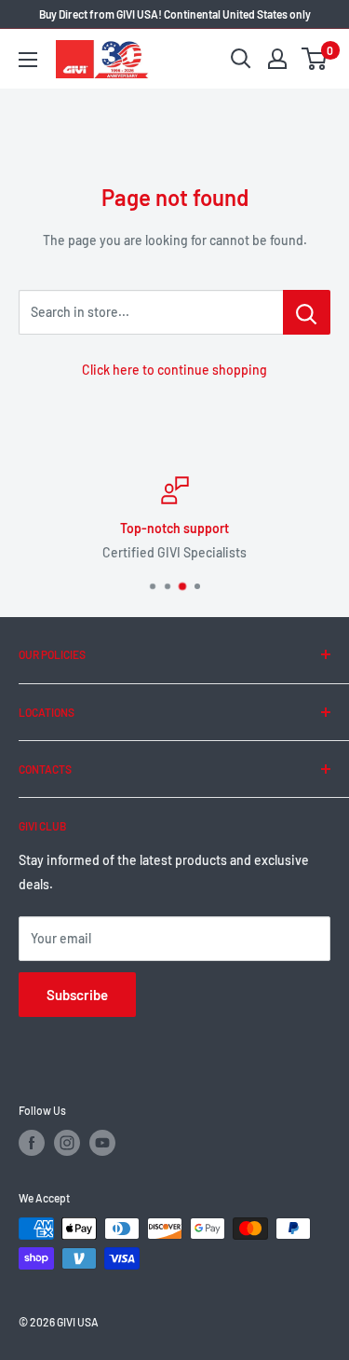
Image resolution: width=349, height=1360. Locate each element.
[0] (315, 59)
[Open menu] (28, 59)
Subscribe (77, 994)
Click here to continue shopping (174, 370)
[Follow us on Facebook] (32, 1143)
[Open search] (241, 58)
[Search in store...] (306, 312)
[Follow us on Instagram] (67, 1143)
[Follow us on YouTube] (102, 1143)
